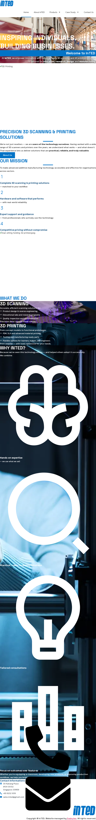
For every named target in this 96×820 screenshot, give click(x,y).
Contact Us (89, 12)
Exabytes (71, 818)
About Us (7, 155)
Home (26, 12)
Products (53, 12)
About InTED (39, 12)
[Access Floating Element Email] (48, 815)
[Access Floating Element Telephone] (48, 769)
